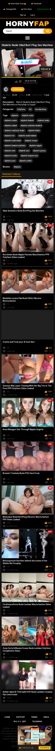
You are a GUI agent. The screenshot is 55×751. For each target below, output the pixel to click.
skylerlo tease (31, 141)
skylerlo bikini (34, 131)
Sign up (23, 15)
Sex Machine (40, 109)
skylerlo (14, 116)
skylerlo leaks (43, 120)
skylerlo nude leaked (27, 136)
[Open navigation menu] (27, 38)
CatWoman (17, 89)
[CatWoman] (6, 89)
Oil (30, 109)
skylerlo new (10, 151)
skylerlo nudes (11, 120)
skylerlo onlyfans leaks (14, 131)
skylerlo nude (27, 116)
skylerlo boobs (11, 156)
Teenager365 (11, 9)
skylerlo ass (24, 151)
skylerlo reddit (25, 161)
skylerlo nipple (35, 146)
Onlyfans (21, 109)
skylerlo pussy (39, 151)
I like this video (16, 81)
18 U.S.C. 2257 (19, 721)
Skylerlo (17, 167)
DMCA (46, 717)
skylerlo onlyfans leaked (31, 126)
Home (7, 717)
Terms (34, 717)
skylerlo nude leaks (13, 141)
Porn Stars (27, 9)
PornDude (37, 4)
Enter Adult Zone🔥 (18, 4)
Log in (32, 15)
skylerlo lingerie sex (29, 156)
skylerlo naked (11, 126)
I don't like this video (20, 81)
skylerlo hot (10, 136)
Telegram (37, 721)
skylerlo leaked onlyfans (15, 146)
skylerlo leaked (27, 120)
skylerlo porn (10, 161)
